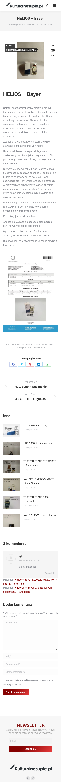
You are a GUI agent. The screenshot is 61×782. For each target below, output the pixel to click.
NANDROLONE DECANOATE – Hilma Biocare (40, 481)
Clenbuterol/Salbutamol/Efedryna (21, 50)
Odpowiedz (50, 573)
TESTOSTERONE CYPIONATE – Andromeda (39, 463)
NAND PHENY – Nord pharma (39, 515)
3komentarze (39, 347)
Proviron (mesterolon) (35, 425)
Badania (9, 46)
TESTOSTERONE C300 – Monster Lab (37, 499)
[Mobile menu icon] (55, 5)
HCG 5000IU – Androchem (38, 443)
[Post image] (11, 430)
